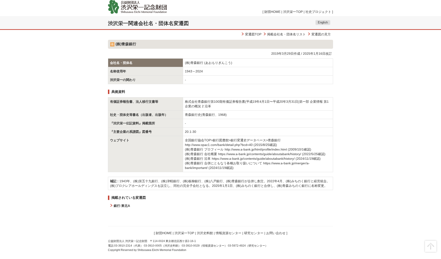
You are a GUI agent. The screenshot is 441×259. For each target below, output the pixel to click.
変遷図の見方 (321, 34)
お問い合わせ (276, 233)
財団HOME (272, 12)
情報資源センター (228, 233)
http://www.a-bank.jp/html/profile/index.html (256, 149)
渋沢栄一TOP (293, 12)
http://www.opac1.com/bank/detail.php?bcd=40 (219, 145)
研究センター (253, 233)
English (323, 22)
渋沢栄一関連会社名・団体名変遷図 (148, 23)
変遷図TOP (253, 34)
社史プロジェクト (318, 12)
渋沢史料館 (205, 233)
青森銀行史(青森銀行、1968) (206, 115)
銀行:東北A (122, 206)
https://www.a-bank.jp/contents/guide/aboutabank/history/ (259, 154)
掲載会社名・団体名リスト (286, 34)
